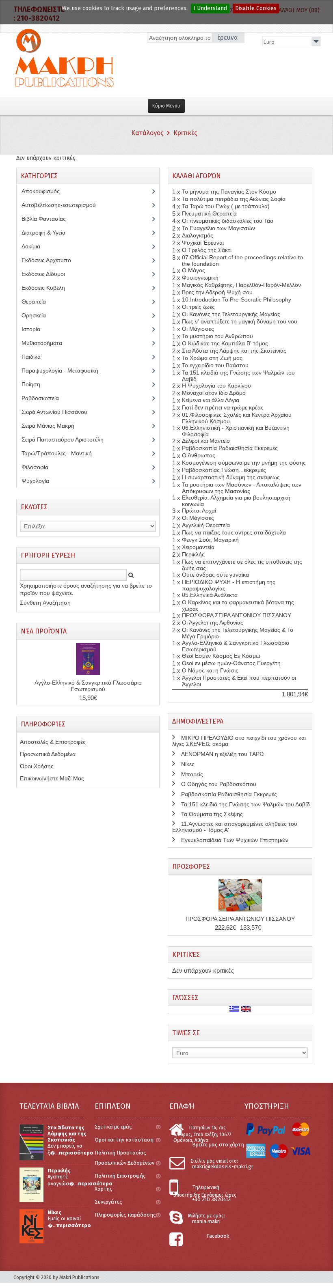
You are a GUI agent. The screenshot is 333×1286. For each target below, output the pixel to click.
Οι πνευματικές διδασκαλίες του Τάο (227, 221)
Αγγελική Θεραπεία (206, 525)
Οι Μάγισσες (198, 328)
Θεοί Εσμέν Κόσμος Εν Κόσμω (221, 656)
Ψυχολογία (41, 481)
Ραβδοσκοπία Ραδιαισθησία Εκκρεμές (230, 448)
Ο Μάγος (193, 270)
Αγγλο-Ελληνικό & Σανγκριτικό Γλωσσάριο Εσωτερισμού (88, 685)
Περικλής (193, 554)
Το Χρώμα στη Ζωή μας (212, 358)
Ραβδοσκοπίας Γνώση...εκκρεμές (224, 470)
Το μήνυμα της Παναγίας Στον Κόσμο (229, 191)
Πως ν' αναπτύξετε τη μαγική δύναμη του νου (239, 321)
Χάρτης (103, 1189)
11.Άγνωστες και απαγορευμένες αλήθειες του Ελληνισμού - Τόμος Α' (234, 827)
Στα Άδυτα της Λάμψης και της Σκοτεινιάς (234, 350)
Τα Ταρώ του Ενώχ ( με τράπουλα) (226, 206)
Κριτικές (185, 133)
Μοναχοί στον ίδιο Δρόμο (214, 393)
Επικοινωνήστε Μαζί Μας (52, 778)
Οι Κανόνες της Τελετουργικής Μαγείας (231, 314)
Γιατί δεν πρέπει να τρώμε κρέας (223, 407)
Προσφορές (191, 866)
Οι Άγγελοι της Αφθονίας (212, 622)
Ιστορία (35, 329)
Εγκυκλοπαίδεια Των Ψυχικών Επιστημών (234, 840)
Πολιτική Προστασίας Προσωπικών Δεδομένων (124, 1158)
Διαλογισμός (197, 235)
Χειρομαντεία (198, 547)
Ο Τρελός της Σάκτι (206, 250)
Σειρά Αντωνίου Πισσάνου (60, 412)
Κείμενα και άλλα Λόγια (210, 400)
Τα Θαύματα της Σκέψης (212, 814)
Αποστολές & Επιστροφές (53, 742)
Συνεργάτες (108, 1202)
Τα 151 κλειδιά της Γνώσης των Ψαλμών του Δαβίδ (245, 804)
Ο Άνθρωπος (198, 455)
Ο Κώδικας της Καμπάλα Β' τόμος (225, 343)
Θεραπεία (38, 301)
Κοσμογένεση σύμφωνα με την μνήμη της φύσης (244, 462)
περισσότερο (76, 1153)
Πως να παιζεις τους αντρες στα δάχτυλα (234, 532)
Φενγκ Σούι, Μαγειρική (210, 539)
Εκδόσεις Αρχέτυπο (51, 260)
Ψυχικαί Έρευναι (203, 242)
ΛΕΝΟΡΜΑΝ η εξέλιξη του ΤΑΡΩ (222, 754)
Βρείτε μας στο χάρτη (218, 1145)
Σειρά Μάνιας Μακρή (52, 425)
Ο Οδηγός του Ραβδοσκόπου (218, 784)
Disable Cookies (256, 8)
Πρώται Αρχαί (199, 510)
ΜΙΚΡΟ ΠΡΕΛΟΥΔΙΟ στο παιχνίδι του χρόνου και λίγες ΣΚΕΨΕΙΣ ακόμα (239, 741)
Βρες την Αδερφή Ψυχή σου (217, 292)
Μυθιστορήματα (46, 343)
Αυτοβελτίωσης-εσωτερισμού (63, 205)
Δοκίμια (35, 246)
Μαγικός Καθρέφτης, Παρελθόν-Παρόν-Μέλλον (241, 285)
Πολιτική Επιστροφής (120, 1176)
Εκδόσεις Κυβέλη (49, 287)
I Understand (210, 8)
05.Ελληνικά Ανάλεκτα (210, 595)
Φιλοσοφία (41, 467)
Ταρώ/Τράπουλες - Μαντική (61, 453)
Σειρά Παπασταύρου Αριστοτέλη (67, 439)
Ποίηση (35, 384)
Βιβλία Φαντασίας (48, 218)
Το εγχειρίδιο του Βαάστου (215, 365)
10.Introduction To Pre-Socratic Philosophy (236, 299)
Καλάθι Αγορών (196, 176)
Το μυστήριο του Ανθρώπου (217, 336)
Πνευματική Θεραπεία (209, 213)
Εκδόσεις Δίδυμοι (48, 274)
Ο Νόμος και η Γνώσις (210, 670)
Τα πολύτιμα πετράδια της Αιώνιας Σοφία (233, 199)
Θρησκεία (40, 315)
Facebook (218, 1236)
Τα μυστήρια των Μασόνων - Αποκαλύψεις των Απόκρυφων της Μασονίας (241, 487)
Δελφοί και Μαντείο (206, 440)
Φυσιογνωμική (200, 277)
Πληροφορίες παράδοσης (125, 1215)
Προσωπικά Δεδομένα (48, 754)
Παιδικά (36, 356)
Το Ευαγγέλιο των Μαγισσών (218, 228)
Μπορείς (192, 774)
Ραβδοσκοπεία (45, 398)
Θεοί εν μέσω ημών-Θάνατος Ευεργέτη (231, 663)
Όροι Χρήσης (37, 766)
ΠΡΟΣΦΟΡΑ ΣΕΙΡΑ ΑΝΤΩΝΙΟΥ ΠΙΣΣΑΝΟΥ (236, 615)
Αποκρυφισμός (47, 191)
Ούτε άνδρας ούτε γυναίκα (215, 574)
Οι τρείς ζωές (198, 307)
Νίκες (188, 764)
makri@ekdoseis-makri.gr (222, 1166)
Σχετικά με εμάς (113, 1127)
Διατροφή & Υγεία (48, 232)
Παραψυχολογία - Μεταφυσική (66, 370)
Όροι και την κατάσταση (124, 1140)
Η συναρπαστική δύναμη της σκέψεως (231, 477)
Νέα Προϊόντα (44, 631)
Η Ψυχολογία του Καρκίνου (216, 385)
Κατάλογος (147, 133)
